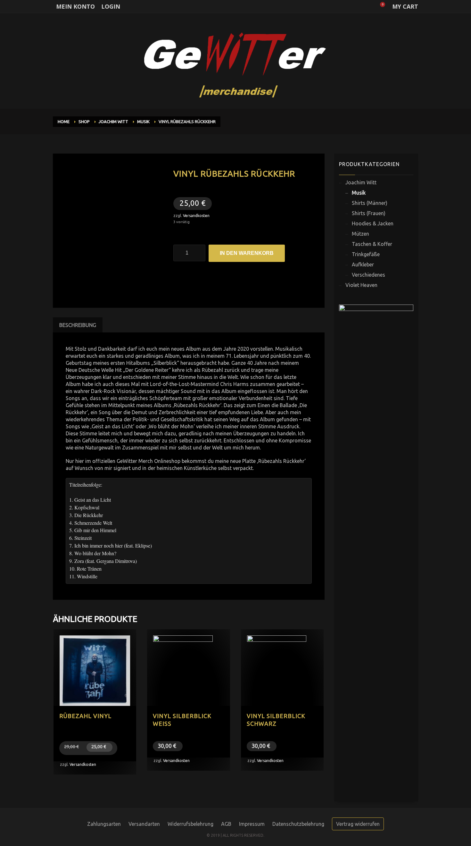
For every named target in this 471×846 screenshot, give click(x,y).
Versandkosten (196, 216)
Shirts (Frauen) (368, 213)
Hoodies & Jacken (372, 223)
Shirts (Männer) (369, 203)
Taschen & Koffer (372, 244)
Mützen (360, 234)
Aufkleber (363, 264)
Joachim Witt (360, 182)
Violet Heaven (361, 285)
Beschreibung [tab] (77, 325)
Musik (359, 193)
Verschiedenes (368, 275)
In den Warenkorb (247, 253)
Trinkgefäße (366, 254)
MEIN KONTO (75, 6)
